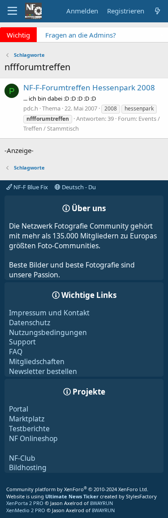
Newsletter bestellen (43, 371)
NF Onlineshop (33, 438)
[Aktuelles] (157, 11)
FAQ (15, 352)
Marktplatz (26, 419)
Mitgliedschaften (37, 361)
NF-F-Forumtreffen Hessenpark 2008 (89, 87)
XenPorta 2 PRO (24, 503)
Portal (18, 409)
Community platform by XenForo (77, 489)
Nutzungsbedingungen (48, 332)
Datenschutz (29, 322)
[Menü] (12, 11)
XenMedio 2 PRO (25, 510)
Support (22, 342)
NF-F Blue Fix (30, 187)
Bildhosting (28, 467)
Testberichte (29, 428)
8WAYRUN (101, 503)
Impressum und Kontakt (49, 313)
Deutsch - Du (78, 187)
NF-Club (22, 458)
